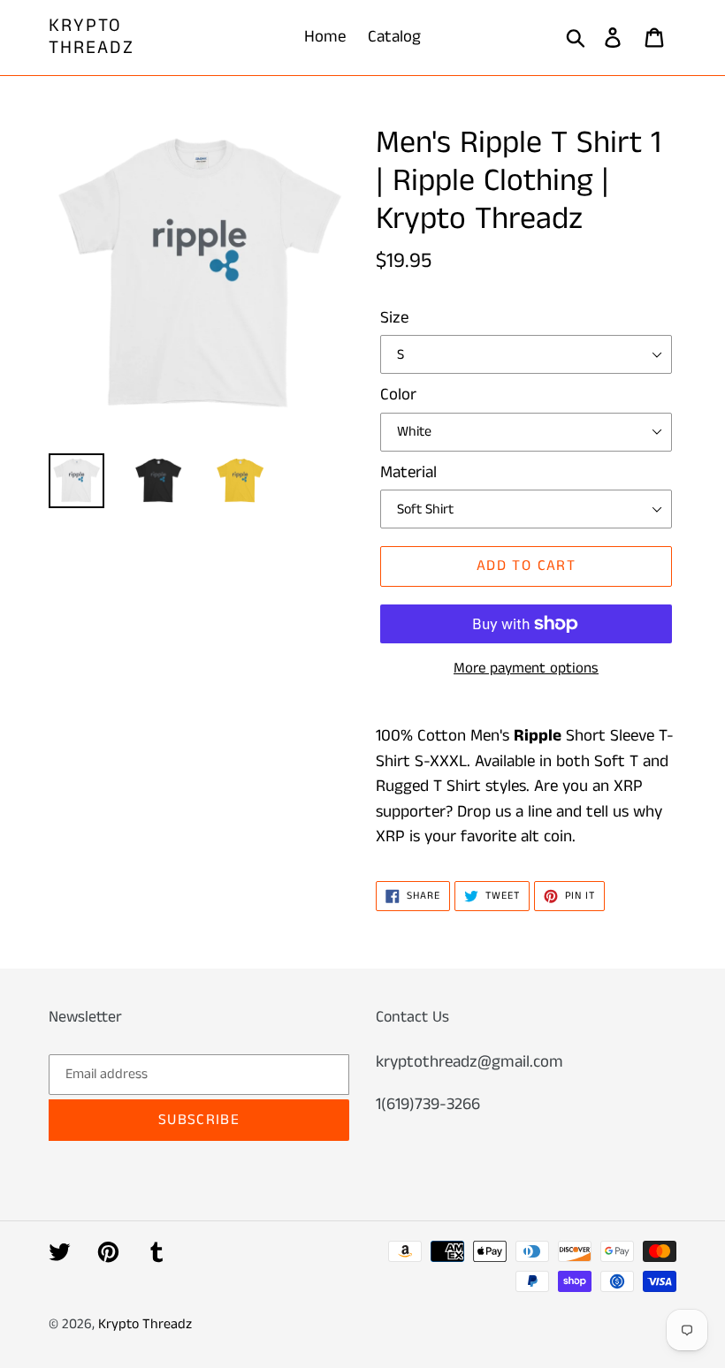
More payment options (526, 668)
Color (398, 395)
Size (394, 318)
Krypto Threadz (91, 37)
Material (408, 472)
